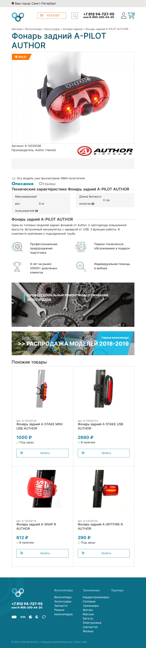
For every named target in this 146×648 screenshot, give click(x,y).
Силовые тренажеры (91, 603)
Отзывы (47, 183)
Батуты (88, 618)
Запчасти (60, 605)
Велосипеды (33, 29)
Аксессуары (52, 29)
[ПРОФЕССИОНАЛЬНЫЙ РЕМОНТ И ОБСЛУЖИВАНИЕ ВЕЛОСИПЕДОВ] (73, 309)
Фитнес (88, 610)
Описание (22, 183)
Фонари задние (73, 29)
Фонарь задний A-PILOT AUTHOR (106, 29)
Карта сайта (80, 642)
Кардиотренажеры (94, 597)
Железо (88, 631)
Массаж (88, 614)
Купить (45, 453)
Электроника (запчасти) (92, 625)
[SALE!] (73, 97)
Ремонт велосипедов (63, 612)
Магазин (17, 29)
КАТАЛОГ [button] (53, 15)
